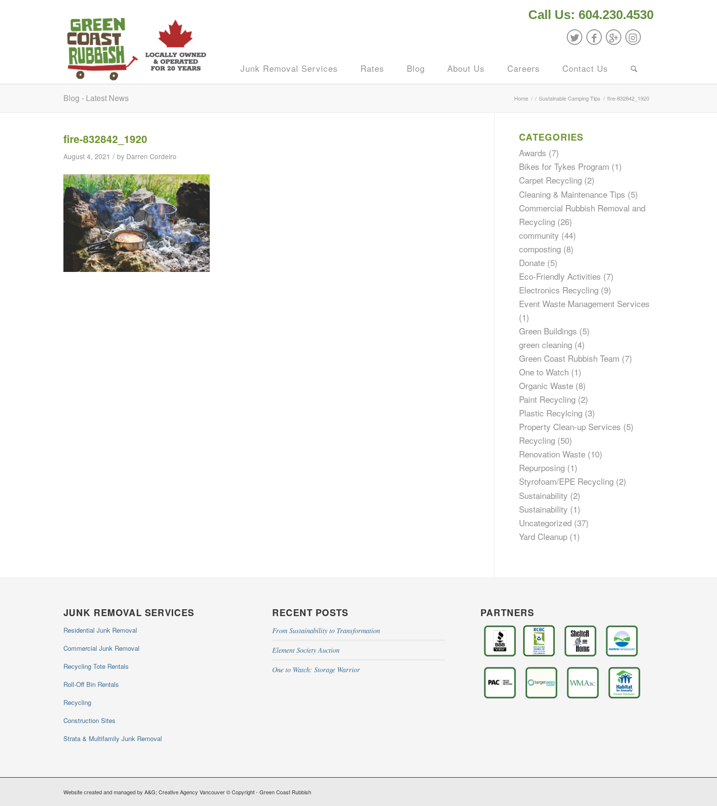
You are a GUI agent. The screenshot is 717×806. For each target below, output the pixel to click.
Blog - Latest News (96, 97)
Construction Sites (89, 720)
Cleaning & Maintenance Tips (572, 194)
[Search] (634, 68)
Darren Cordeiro (151, 156)
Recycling (537, 440)
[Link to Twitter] (574, 37)
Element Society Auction (305, 650)
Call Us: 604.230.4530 (591, 14)
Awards (532, 152)
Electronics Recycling (558, 290)
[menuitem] (588, 15)
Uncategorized (545, 523)
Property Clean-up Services (570, 426)
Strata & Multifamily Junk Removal (112, 738)
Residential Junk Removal (100, 630)
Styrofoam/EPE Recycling (566, 481)
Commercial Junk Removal (101, 648)
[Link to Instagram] (633, 37)
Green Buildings (548, 331)
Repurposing (542, 467)
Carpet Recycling (550, 180)
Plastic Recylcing (550, 413)
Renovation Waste (552, 454)
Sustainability (543, 495)
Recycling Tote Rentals (96, 666)
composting (540, 249)
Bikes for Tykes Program (564, 166)
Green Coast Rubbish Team (569, 358)
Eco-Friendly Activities (560, 276)
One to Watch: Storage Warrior (316, 669)
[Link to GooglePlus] (613, 37)
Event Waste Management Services (584, 303)
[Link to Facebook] (594, 37)
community (539, 235)
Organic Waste (546, 385)
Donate (532, 262)
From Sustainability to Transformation (326, 630)
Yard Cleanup (543, 536)
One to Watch (544, 372)
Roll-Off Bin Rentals (91, 684)
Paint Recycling (547, 399)
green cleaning (545, 344)
